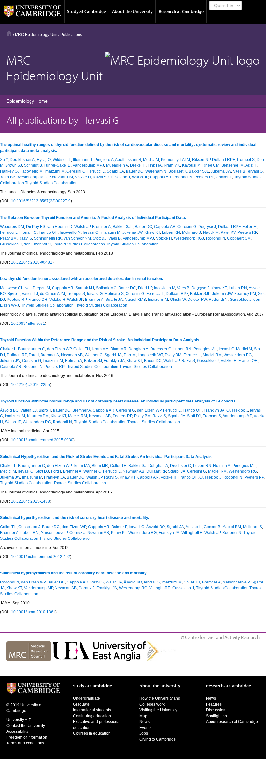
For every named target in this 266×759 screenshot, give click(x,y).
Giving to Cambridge (157, 739)
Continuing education (92, 716)
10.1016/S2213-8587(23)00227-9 (41, 201)
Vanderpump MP (237, 416)
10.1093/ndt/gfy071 (28, 323)
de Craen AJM (52, 293)
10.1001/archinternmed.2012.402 (40, 556)
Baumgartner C (31, 349)
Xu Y (4, 159)
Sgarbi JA (115, 171)
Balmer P (119, 527)
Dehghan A (138, 349)
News (144, 721)
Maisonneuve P (54, 532)
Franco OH (48, 232)
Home (9, 33)
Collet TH (81, 349)
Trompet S (245, 159)
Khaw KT (152, 232)
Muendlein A (117, 165)
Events (145, 727)
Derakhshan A (22, 159)
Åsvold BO (9, 410)
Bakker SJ (93, 360)
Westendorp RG (238, 355)
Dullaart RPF (223, 159)
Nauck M (211, 232)
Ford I (34, 355)
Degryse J (207, 226)
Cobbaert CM (239, 238)
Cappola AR (160, 177)
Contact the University (25, 725)
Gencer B (212, 527)
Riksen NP (201, 159)
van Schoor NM (77, 238)
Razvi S (99, 177)
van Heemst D (59, 226)
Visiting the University (158, 710)
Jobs (143, 733)
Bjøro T (13, 293)
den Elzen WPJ (37, 244)
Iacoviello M (31, 171)
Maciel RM (212, 355)
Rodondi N (182, 177)
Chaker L (224, 177)
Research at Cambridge (181, 11)
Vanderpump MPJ (88, 165)
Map (143, 716)
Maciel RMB (135, 299)
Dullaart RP (17, 355)
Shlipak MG (106, 288)
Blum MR (118, 349)
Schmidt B (33, 165)
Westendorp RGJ (32, 177)
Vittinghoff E (191, 532)
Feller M (249, 226)
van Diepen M (37, 288)
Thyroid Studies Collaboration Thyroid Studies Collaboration (106, 244)
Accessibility (17, 731)
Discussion (215, 710)
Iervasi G (255, 171)
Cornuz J (77, 532)
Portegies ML (205, 349)
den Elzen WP (59, 349)
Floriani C (28, 232)
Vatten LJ (30, 293)
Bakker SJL (199, 171)
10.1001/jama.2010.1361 (33, 612)
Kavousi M (191, 165)
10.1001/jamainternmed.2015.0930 (42, 440)
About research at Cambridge (232, 721)
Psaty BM (8, 238)
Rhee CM (210, 165)
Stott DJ (99, 238)
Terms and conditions (25, 743)
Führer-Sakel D (57, 165)
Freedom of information (26, 737)
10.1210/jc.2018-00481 (31, 262)
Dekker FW (197, 299)
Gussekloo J (119, 177)
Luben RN (171, 232)
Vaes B (239, 171)
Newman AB (72, 355)
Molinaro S (191, 232)
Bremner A (101, 226)
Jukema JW (221, 171)
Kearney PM (245, 293)
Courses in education (92, 733)
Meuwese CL (11, 288)
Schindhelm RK (48, 238)
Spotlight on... (218, 716)
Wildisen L (62, 159)
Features (214, 704)
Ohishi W (178, 299)
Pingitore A (104, 159)
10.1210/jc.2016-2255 (30, 384)
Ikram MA (100, 349)
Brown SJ (13, 165)
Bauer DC (134, 171)
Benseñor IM (232, 165)
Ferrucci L (96, 171)
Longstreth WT (150, 355)
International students (92, 710)
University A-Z (18, 720)
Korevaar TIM (61, 177)
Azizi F (251, 165)
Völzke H (83, 177)
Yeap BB (7, 177)
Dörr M (130, 355)
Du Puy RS (35, 226)
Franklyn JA (114, 360)
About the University (132, 11)
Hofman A (73, 360)
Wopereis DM (12, 226)
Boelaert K (177, 171)
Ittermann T (82, 159)
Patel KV (228, 232)
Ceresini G (75, 171)
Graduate (81, 704)
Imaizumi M (54, 171)
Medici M (151, 159)
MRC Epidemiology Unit (36, 34)
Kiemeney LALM (175, 159)
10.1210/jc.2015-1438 (30, 501)
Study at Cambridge (86, 11)
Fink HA (155, 165)
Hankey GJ (9, 171)
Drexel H (138, 165)
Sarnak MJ (84, 288)
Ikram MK (171, 165)
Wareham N (155, 171)
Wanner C (94, 355)
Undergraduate (86, 698)
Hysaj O (44, 159)
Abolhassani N (128, 159)
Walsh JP (140, 177)
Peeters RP (204, 177)
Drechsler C (160, 349)
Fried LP (145, 288)
